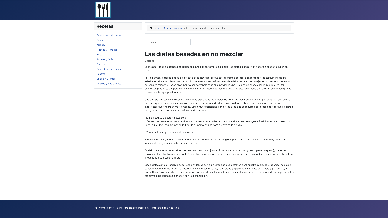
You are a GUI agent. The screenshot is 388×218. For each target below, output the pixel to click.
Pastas (100, 39)
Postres (101, 73)
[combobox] (169, 42)
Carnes (101, 64)
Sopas (100, 54)
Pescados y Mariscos (109, 69)
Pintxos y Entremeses (109, 83)
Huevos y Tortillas (107, 49)
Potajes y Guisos (106, 59)
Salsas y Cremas (106, 78)
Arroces (101, 44)
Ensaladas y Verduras (109, 35)
